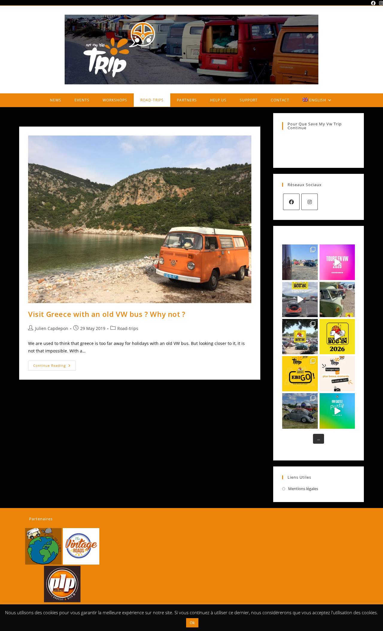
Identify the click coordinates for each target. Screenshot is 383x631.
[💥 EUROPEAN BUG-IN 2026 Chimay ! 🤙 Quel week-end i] (337, 336)
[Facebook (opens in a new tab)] (373, 3)
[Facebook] (291, 202)
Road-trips (127, 328)
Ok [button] (192, 622)
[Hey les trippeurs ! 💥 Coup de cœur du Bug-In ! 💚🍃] (337, 299)
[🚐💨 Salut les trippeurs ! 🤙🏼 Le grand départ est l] (299, 373)
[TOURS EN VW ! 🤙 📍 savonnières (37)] (299, 262)
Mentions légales (303, 488)
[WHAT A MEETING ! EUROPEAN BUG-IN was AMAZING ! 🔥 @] (299, 336)
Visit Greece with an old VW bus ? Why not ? (107, 314)
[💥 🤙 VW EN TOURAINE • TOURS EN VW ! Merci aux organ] (337, 262)
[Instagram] (309, 202)
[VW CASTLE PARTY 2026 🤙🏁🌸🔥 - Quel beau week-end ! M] (299, 410)
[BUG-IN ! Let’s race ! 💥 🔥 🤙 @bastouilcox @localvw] (299, 299)
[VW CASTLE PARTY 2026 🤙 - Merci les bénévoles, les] (337, 410)
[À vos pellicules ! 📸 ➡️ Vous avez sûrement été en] (337, 373)
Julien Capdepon (51, 328)
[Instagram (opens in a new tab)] (380, 3)
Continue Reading (54, 367)
